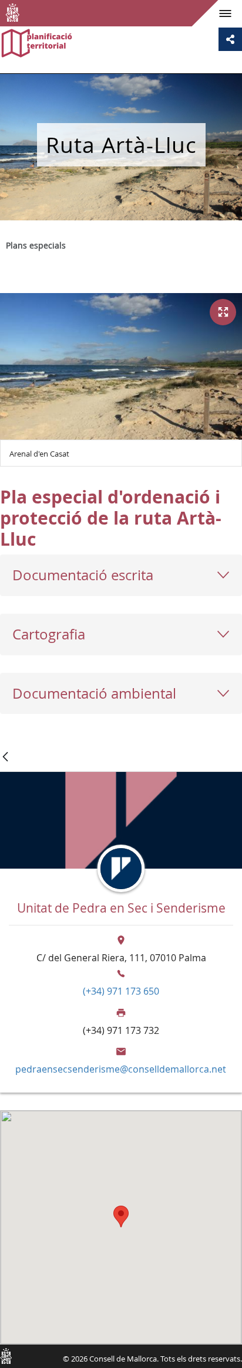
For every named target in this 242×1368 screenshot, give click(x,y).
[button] (121, 1216)
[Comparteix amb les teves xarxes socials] (230, 39)
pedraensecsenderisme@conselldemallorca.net (120, 1069)
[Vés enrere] (5, 757)
